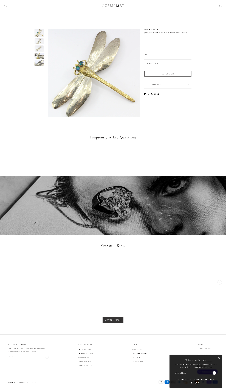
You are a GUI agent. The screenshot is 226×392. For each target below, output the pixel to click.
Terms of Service (85, 365)
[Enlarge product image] (94, 73)
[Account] (215, 6)
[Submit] (214, 373)
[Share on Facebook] (145, 94)
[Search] (5, 5)
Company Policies (85, 357)
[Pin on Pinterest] (152, 94)
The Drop (136, 357)
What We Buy (137, 361)
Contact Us (137, 349)
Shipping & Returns (86, 353)
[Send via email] (155, 94)
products (153, 29)
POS (10, 382)
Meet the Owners (139, 353)
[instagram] (196, 382)
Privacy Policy (84, 361)
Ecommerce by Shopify (26, 382)
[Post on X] (148, 94)
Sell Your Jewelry (85, 349)
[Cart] (220, 6)
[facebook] (192, 382)
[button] (158, 94)
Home (146, 29)
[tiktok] (199, 382)
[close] (219, 357)
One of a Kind (113, 245)
